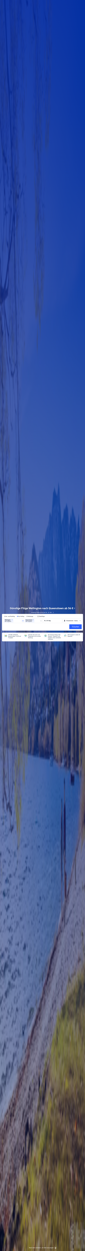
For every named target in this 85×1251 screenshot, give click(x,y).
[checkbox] (41, 616)
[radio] (9, 616)
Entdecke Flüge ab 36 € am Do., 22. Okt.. (41, 612)
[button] (68, 2)
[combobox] (14, 621)
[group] (13, 620)
